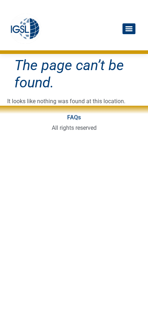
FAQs (74, 117)
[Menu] (128, 28)
